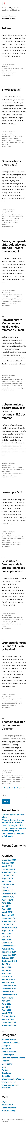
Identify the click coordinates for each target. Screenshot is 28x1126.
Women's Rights (17, 544)
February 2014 (8, 979)
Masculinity (16, 68)
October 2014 (8, 958)
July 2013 (6, 1001)
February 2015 (8, 946)
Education (6, 1048)
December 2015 (9, 918)
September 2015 (9, 927)
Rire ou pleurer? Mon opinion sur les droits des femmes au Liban (13, 325)
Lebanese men (7, 218)
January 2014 (8, 982)
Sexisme (4, 626)
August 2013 (7, 998)
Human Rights (8, 1055)
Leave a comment (8, 75)
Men (3, 220)
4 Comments (6, 305)
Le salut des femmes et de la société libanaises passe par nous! (13, 566)
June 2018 (6, 881)
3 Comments (6, 546)
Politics (5, 1070)
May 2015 (6, 936)
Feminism (14, 299)
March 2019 (7, 866)
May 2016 (6, 906)
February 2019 (8, 869)
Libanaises (14, 476)
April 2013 (6, 1010)
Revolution (6, 1073)
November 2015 (9, 921)
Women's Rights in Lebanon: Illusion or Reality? (14, 646)
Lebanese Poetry (8, 73)
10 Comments (7, 146)
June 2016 (6, 903)
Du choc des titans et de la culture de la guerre (14, 829)
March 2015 (7, 943)
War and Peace (8, 1082)
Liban (3, 385)
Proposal (21, 142)
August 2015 (7, 930)
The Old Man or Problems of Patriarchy (13, 835)
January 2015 (8, 949)
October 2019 (8, 863)
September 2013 (9, 995)
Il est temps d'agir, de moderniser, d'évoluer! (13, 725)
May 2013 (6, 1007)
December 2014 (9, 952)
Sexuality (8, 71)
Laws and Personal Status (13, 1058)
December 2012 (9, 1022)
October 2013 (8, 992)
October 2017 (8, 884)
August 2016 (7, 900)
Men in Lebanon (9, 220)
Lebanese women (17, 218)
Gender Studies (7, 467)
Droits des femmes (17, 779)
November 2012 (9, 1025)
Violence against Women (8, 469)
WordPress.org (8, 1111)
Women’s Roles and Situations (10, 138)
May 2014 (6, 970)
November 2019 (9, 860)
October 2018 (8, 875)
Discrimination (7, 299)
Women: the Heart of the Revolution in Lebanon (13, 821)
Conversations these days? (11, 162)
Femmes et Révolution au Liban (13, 816)
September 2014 (9, 961)
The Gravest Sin (12, 89)
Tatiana (6, 28)
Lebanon (8, 301)
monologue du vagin (11, 385)
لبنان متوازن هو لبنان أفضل (12, 825)
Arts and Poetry (7, 68)
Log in (4, 1101)
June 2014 (6, 967)
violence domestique (18, 388)
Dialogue (6, 1045)
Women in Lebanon (11, 303)
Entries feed (7, 1104)
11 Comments (7, 628)
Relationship (5, 144)
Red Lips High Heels (10, 7)
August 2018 (7, 878)
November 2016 (9, 894)
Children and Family (11, 1042)
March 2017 (7, 891)
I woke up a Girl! (12, 492)
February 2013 (8, 1016)
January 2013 (8, 1019)
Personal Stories (17, 136)
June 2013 (6, 1004)
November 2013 (9, 989)
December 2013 (9, 985)
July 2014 (6, 964)
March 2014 (7, 976)
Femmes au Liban (17, 383)
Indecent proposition (9, 140)
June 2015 (6, 933)
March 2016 (7, 912)
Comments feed (9, 1108)
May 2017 (6, 887)
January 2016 (8, 915)
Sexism (19, 542)
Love (14, 73)
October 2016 (8, 897)
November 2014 (9, 955)
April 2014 (6, 973)
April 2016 (6, 909)
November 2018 (9, 872)
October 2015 (8, 924)
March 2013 (7, 1013)
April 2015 (6, 940)
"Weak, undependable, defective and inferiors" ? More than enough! (14, 246)
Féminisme (15, 473)
